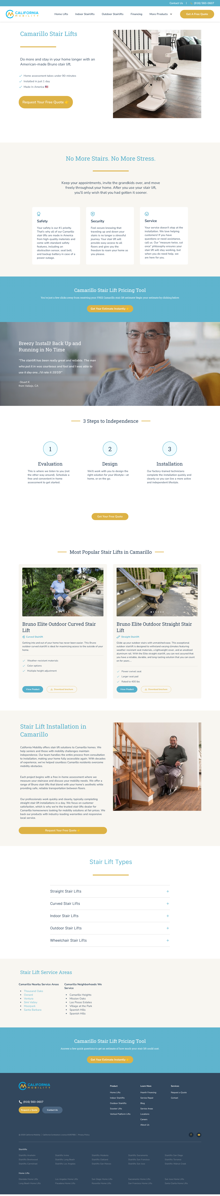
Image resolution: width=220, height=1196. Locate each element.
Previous (27, 592)
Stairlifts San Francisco (139, 1159)
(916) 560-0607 (204, 3)
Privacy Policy (83, 1135)
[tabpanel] (62, 592)
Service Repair (146, 1097)
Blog (142, 1103)
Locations (144, 1114)
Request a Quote (29, 1110)
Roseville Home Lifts (101, 1183)
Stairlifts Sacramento (138, 1155)
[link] (191, 1134)
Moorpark (29, 1006)
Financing (136, 14)
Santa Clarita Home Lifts (176, 1183)
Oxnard (28, 995)
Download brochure (63, 689)
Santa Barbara (32, 1010)
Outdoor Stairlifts (112, 14)
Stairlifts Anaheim (27, 1155)
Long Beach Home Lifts (30, 1183)
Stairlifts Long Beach (65, 1159)
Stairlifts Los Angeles (65, 1163)
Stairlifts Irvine (62, 1155)
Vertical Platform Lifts (120, 1114)
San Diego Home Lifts (102, 1179)
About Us (144, 1124)
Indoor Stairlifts (85, 14)
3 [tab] (61, 612)
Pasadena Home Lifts (65, 1183)
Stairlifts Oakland (100, 1159)
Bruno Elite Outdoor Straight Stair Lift (154, 627)
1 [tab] (56, 612)
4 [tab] (64, 612)
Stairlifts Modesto (100, 1155)
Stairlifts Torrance (173, 1159)
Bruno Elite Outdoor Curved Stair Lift (59, 627)
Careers (143, 1119)
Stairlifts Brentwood (28, 1159)
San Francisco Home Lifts (140, 1183)
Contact (174, 1097)
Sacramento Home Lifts (139, 1179)
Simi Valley (30, 1002)
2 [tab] (59, 612)
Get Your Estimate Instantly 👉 (110, 308)
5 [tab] (66, 612)
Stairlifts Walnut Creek (175, 1163)
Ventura (28, 998)
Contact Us (176, 3)
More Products (159, 14)
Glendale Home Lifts (28, 1179)
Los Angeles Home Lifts (66, 1179)
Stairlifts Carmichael (28, 1163)
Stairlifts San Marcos (101, 1163)
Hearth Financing (148, 1092)
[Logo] (22, 14)
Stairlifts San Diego (174, 1155)
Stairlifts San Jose (136, 1163)
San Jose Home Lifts (174, 1179)
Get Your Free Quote (110, 516)
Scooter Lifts (116, 1108)
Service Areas (146, 1108)
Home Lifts (61, 14)
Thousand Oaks (33, 991)
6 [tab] (68, 612)
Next (98, 592)
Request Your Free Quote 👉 (45, 102)
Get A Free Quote (197, 14)
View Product (32, 689)
